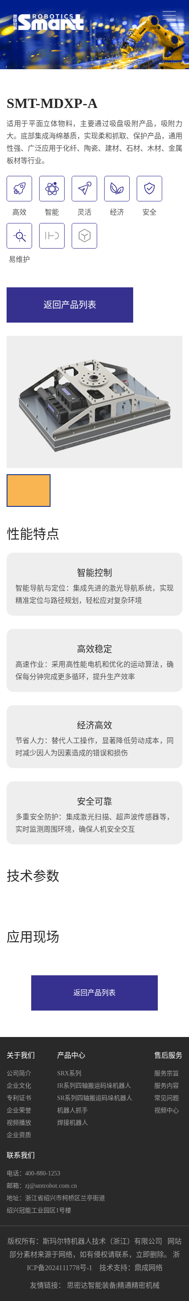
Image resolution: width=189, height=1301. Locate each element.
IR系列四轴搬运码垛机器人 (94, 1085)
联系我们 (21, 1155)
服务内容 (166, 1085)
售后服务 (168, 1055)
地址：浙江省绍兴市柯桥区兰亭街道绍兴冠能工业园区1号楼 (56, 1204)
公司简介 (19, 1073)
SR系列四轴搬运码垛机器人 (94, 1098)
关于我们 (21, 1055)
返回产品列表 (70, 305)
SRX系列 (69, 1073)
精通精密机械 (138, 1285)
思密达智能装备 (91, 1285)
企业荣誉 (19, 1110)
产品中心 (71, 1055)
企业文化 (19, 1085)
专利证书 (19, 1098)
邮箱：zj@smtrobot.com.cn (42, 1185)
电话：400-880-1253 (33, 1173)
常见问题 (166, 1098)
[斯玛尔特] (48, 22)
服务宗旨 (166, 1073)
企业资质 (19, 1135)
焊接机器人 (72, 1122)
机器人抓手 (72, 1110)
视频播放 (19, 1122)
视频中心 (166, 1110)
